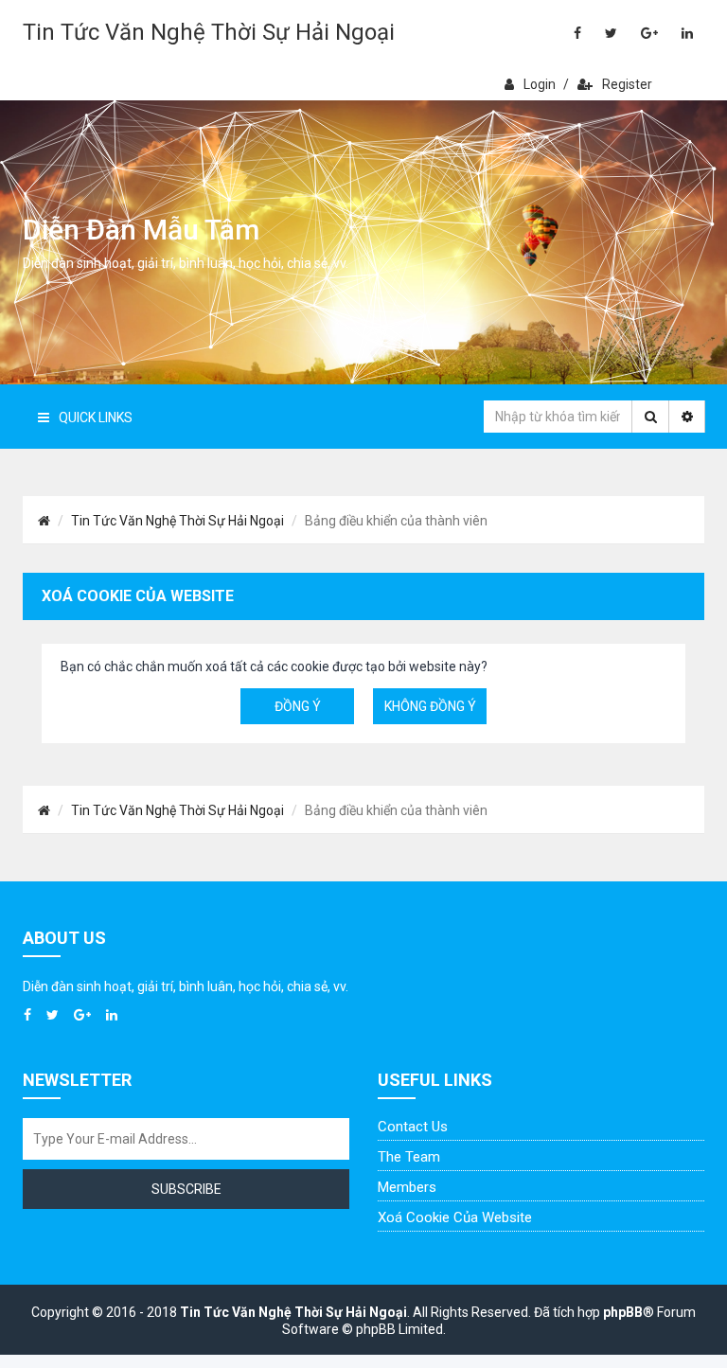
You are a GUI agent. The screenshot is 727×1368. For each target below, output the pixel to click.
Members (407, 1187)
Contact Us (413, 1126)
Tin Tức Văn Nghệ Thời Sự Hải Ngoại (209, 32)
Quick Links (96, 417)
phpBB (623, 1312)
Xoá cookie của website (455, 1217)
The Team (409, 1156)
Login (539, 84)
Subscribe (186, 1189)
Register (627, 84)
